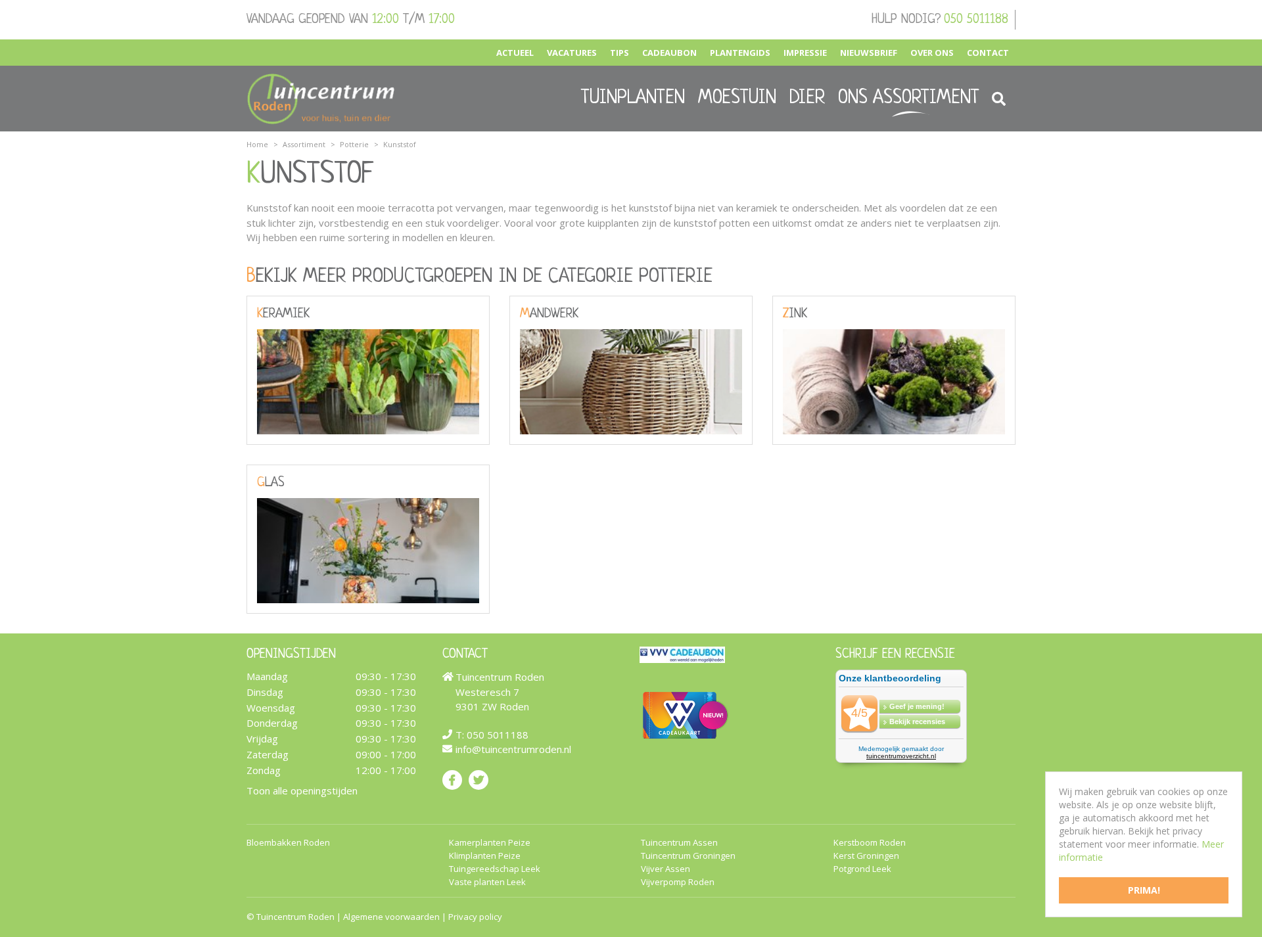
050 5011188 (976, 19)
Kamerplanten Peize (489, 843)
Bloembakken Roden (288, 843)
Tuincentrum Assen (679, 843)
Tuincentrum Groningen (688, 856)
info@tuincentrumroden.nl (513, 749)
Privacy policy (475, 917)
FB (452, 780)
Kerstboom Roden (869, 843)
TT (478, 780)
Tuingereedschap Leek (494, 869)
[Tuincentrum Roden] (320, 98)
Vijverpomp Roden (677, 882)
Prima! (1144, 890)
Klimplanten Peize (485, 856)
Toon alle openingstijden (302, 790)
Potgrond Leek (862, 869)
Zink (795, 314)
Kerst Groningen (866, 856)
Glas (271, 483)
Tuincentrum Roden (295, 917)
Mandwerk (549, 314)
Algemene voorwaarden (391, 917)
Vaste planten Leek (487, 882)
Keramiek (283, 314)
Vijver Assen (665, 869)
